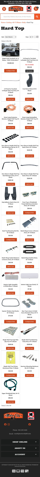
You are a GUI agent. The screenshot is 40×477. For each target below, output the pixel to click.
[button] (20, 17)
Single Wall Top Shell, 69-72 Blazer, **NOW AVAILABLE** (10, 59)
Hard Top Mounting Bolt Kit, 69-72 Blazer (10, 231)
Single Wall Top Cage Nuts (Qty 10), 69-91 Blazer (10, 340)
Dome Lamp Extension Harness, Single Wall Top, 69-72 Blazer (10, 119)
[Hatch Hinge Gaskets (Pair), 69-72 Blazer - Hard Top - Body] (29, 249)
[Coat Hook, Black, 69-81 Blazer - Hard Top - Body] (29, 80)
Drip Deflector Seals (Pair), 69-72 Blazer (10, 203)
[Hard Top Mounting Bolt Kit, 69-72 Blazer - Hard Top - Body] (10, 222)
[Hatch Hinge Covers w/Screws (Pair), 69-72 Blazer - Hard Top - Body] (29, 222)
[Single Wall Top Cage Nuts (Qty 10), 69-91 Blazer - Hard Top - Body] (10, 331)
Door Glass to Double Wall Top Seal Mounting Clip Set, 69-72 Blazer (10, 147)
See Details (29, 71)
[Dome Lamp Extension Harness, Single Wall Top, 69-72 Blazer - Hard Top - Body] (10, 108)
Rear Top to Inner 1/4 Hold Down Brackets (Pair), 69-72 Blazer (29, 312)
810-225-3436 (22, 430)
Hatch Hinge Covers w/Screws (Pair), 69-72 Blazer (29, 231)
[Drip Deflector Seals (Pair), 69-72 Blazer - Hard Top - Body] (10, 193)
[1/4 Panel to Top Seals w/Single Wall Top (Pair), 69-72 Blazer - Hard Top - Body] (10, 80)
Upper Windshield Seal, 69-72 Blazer (10, 394)
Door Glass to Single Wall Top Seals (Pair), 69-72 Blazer (29, 174)
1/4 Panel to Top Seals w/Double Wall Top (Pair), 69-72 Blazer (29, 60)
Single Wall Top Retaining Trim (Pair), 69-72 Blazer (29, 340)
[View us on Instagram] (9, 424)
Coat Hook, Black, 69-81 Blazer (30, 89)
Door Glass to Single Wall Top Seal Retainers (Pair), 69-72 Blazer (10, 175)
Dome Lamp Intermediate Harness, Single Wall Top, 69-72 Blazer (29, 119)
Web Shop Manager (20, 466)
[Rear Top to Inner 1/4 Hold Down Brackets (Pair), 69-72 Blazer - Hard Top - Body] (29, 302)
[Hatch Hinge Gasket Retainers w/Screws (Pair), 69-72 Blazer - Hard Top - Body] (10, 249)
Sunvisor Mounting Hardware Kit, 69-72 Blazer (29, 367)
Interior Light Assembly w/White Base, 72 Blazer (10, 285)
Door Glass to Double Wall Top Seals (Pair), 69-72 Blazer (29, 146)
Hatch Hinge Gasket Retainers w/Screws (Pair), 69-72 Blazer (10, 258)
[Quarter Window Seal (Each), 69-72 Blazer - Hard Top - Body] (10, 302)
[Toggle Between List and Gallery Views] (36, 37)
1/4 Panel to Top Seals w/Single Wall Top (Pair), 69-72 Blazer (10, 90)
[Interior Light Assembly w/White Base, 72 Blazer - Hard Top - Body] (10, 276)
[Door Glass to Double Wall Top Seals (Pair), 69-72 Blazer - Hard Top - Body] (29, 137)
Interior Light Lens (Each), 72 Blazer (29, 285)
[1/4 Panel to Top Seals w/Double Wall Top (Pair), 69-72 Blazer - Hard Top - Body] (29, 49)
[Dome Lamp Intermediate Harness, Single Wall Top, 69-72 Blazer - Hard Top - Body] (29, 108)
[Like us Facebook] (5, 424)
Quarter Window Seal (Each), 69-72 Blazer (10, 312)
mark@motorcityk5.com (22, 433)
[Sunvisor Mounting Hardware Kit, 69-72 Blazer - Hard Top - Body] (29, 357)
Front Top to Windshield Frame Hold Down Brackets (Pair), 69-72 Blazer (30, 203)
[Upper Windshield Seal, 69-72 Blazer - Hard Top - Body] (10, 384)
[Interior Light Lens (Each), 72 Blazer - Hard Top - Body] (29, 276)
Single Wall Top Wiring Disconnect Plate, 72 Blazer (10, 367)
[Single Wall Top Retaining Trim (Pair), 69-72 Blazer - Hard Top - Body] (29, 331)
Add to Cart (10, 99)
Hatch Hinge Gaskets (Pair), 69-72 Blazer (29, 258)
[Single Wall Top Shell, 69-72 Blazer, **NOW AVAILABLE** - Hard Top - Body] (10, 49)
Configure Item (10, 70)
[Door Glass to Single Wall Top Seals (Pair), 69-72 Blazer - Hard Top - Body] (29, 165)
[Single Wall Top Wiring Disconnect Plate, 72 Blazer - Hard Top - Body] (10, 357)
